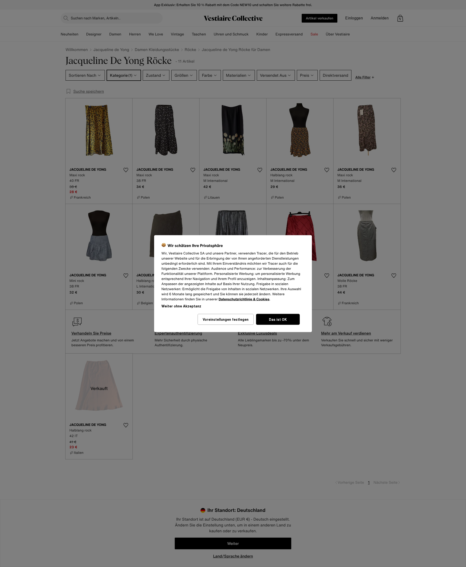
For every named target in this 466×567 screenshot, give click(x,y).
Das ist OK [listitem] (278, 319)
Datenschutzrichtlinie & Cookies (244, 299)
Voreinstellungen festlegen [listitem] (226, 319)
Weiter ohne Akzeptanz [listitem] (181, 305)
